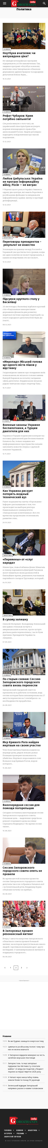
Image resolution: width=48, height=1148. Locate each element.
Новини (7, 49)
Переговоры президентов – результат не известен (22, 243)
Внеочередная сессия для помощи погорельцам (21, 806)
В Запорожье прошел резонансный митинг (18, 932)
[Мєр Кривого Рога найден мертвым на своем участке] (24, 725)
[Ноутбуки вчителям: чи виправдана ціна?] (24, 36)
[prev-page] (5, 968)
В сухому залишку (15, 619)
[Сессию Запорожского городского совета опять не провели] (24, 851)
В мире (6, 421)
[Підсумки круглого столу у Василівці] (24, 282)
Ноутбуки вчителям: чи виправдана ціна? (19, 54)
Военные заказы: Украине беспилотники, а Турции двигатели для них (21, 428)
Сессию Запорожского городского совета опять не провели (22, 871)
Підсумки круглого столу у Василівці (21, 300)
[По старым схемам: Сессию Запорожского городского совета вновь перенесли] (24, 662)
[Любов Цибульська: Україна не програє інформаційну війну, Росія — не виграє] (24, 161)
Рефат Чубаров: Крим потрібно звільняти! (18, 117)
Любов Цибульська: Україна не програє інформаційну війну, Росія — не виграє (23, 182)
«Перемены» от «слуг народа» (18, 561)
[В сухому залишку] (24, 602)
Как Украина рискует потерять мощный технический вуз (18, 494)
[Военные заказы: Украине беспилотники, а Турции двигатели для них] (24, 408)
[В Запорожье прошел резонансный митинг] (24, 914)
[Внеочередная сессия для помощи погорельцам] (24, 788)
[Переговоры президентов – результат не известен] (24, 225)
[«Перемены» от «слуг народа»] (24, 542)
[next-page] (27, 968)
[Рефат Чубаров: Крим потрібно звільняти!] (24, 99)
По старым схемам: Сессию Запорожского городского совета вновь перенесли (21, 682)
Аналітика (8, 238)
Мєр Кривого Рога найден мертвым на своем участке (22, 743)
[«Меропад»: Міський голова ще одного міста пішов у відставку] (24, 344)
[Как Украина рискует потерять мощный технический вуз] (24, 474)
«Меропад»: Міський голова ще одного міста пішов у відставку (22, 365)
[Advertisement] (24, 1006)
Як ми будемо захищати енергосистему (26, 1041)
